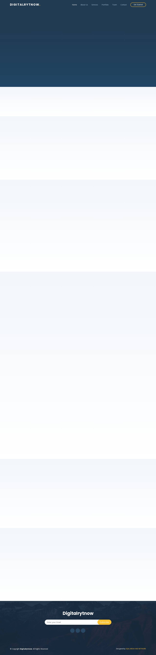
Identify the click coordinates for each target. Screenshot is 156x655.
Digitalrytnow (25, 5)
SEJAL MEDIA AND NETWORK (136, 649)
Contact (124, 5)
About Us (84, 5)
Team (114, 5)
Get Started (138, 4)
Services (95, 5)
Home (74, 5)
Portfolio (105, 5)
